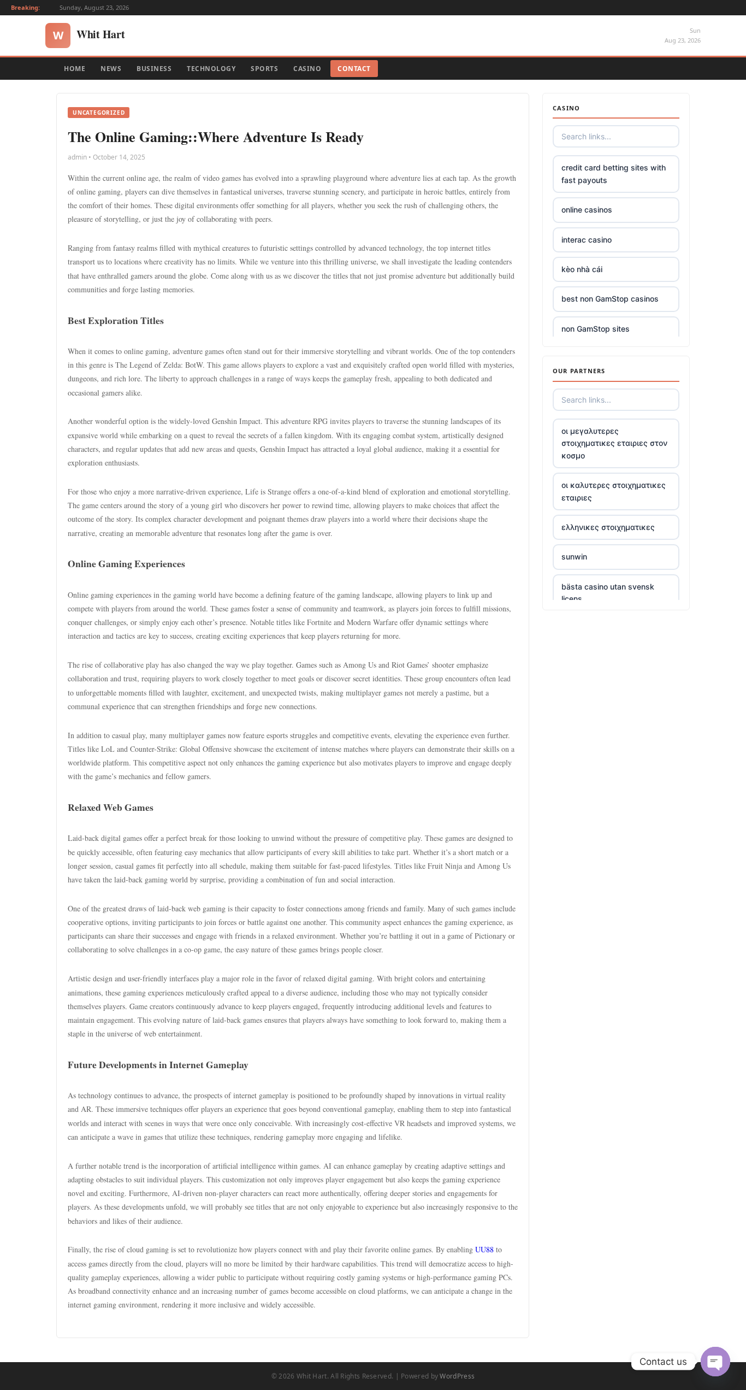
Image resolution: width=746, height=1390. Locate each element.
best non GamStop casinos (610, 298)
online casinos (586, 209)
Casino (307, 68)
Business (154, 68)
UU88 (484, 1249)
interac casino (586, 239)
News (110, 68)
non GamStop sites (595, 328)
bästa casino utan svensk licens (607, 592)
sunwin (574, 556)
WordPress (457, 1376)
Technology (211, 68)
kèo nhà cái (581, 269)
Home (74, 68)
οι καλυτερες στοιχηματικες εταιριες (613, 491)
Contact (354, 68)
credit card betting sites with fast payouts (613, 173)
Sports (264, 68)
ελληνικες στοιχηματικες (608, 527)
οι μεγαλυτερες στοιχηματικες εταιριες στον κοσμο (614, 443)
